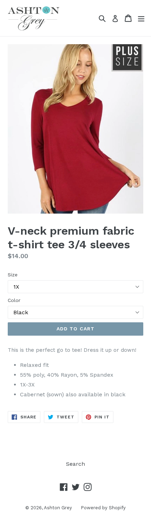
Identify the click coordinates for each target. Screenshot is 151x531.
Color (14, 300)
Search (75, 464)
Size (13, 274)
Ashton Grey (58, 507)
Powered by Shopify (103, 507)
